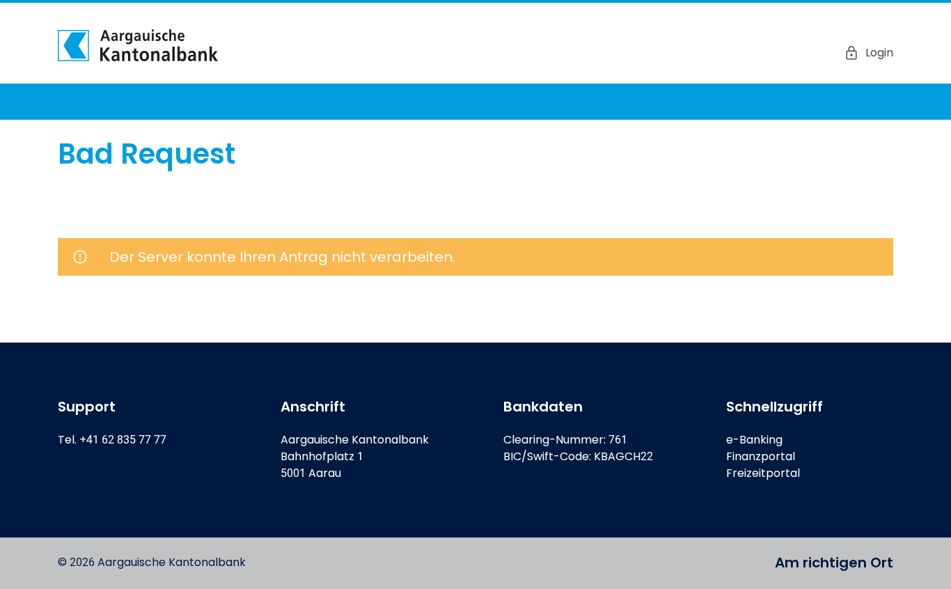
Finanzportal (760, 456)
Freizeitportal (763, 473)
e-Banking (754, 440)
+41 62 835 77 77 (122, 440)
